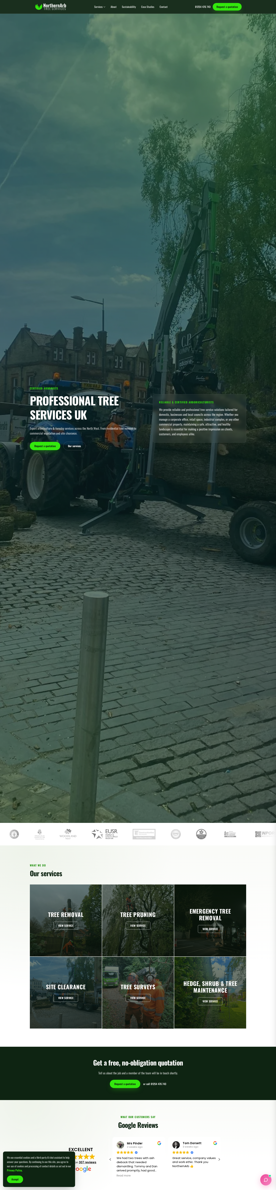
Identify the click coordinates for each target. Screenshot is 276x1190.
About (114, 7)
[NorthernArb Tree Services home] (50, 6)
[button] (219, 1159)
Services (98, 7)
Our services (74, 446)
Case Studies (147, 7)
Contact (164, 7)
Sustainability (129, 7)
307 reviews (87, 1162)
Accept (15, 1179)
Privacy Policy (14, 1170)
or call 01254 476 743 (154, 1084)
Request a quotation (227, 7)
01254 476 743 (202, 7)
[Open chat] (265, 1179)
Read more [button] (177, 1175)
